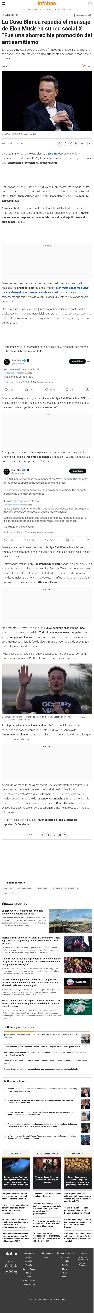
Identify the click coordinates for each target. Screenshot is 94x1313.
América (29, 1257)
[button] (4, 3)
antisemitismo (10, 893)
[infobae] (47, 3)
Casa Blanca (41, 889)
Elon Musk (8, 889)
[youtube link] (6, 1271)
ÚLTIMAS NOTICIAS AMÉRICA (65, 889)
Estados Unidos (10, 15)
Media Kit (65, 1277)
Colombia (29, 1261)
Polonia (56, 9)
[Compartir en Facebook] (65, 143)
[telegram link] (11, 1271)
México (29, 1273)
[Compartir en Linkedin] (76, 143)
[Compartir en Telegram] (82, 143)
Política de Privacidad (83, 1264)
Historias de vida (46, 9)
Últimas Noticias (29, 1285)
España (29, 1265)
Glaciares (64, 9)
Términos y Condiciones (83, 1258)
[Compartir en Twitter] (70, 143)
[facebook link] (6, 1266)
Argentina (65, 1257)
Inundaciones (33, 9)
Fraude (72, 9)
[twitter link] (11, 1266)
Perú (29, 1277)
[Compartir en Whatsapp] (59, 143)
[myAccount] (90, 3)
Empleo (47, 1257)
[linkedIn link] (16, 1271)
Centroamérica (29, 1281)
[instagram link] (16, 1266)
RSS (28, 1288)
